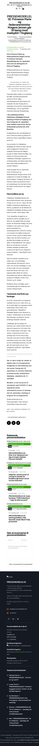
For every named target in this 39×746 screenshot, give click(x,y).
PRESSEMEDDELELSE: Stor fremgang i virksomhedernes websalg (20, 700)
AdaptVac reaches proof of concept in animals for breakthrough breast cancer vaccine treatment (19, 478)
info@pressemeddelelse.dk (18, 609)
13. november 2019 (14, 513)
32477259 (13, 639)
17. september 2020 (25, 49)
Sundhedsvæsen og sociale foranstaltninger (19, 40)
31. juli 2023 (12, 450)
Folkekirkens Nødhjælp (16, 417)
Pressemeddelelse (12, 37)
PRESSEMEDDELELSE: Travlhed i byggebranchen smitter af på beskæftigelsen (20, 689)
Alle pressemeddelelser (25, 37)
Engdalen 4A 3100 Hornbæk (11, 635)
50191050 (13, 613)
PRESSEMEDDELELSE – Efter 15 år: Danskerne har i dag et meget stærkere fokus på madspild (18, 456)
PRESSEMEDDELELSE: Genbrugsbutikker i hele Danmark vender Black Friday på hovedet (19, 519)
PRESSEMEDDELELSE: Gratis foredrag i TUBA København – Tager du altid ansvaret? (19, 498)
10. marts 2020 (13, 493)
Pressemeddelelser (20, 39)
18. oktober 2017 (13, 472)
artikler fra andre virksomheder (29, 740)
